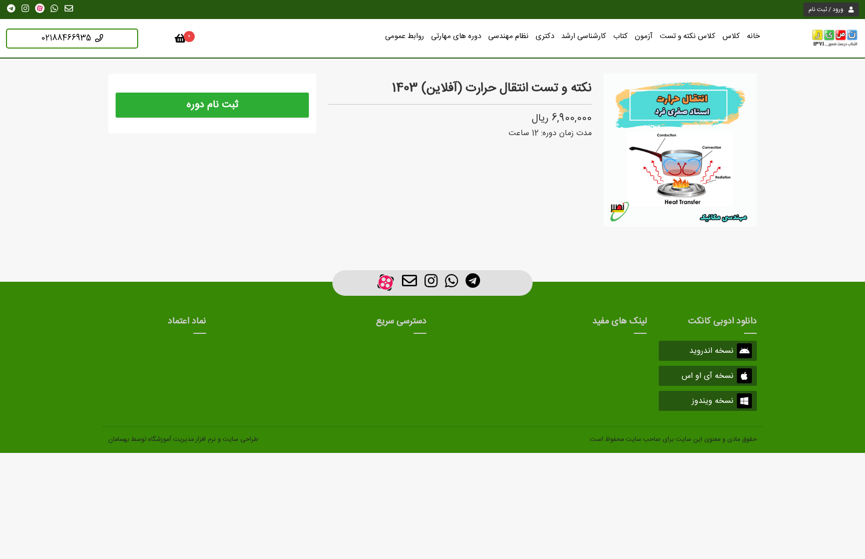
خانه (753, 36)
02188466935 (66, 38)
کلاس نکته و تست (687, 36)
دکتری (545, 36)
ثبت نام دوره (212, 105)
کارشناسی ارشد (583, 36)
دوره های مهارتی (456, 36)
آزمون (644, 36)
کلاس (731, 36)
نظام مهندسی (508, 36)
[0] (180, 40)
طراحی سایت (240, 439)
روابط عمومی (404, 36)
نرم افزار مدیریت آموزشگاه (182, 439)
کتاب (620, 36)
